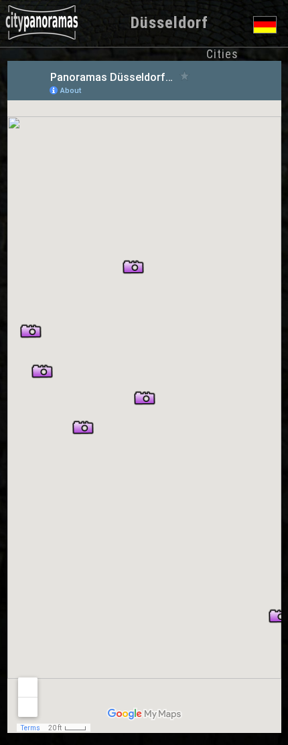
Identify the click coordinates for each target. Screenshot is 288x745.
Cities (222, 54)
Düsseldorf (169, 22)
